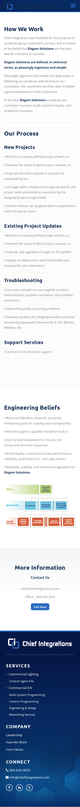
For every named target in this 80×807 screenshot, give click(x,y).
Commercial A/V (20, 688)
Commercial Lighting (24, 674)
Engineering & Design (22, 708)
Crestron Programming (24, 701)
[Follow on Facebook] (9, 787)
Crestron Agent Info (21, 681)
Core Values (14, 749)
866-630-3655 (20, 770)
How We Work (16, 742)
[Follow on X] (29, 787)
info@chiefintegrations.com (40, 589)
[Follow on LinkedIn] (19, 787)
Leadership (14, 735)
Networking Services (22, 714)
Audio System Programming (27, 695)
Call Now (40, 607)
